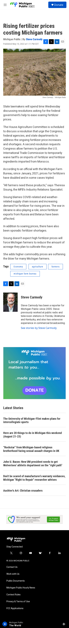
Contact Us (11, 567)
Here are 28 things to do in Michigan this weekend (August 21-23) (32, 434)
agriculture (37, 266)
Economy (18, 266)
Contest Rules (13, 594)
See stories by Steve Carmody (39, 328)
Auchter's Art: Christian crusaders (23, 490)
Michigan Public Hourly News (20, 588)
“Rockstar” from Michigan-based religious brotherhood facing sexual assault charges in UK (31, 449)
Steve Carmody (34, 39)
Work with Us (12, 574)
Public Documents (15, 581)
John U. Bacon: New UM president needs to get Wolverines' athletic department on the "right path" (32, 463)
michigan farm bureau (25, 273)
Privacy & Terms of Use (18, 601)
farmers (56, 266)
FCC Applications (14, 608)
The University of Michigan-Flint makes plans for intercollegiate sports (31, 420)
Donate (58, 4)
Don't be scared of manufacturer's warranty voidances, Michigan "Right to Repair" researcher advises (34, 477)
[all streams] (64, 624)
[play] (5, 624)
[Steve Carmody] (10, 302)
